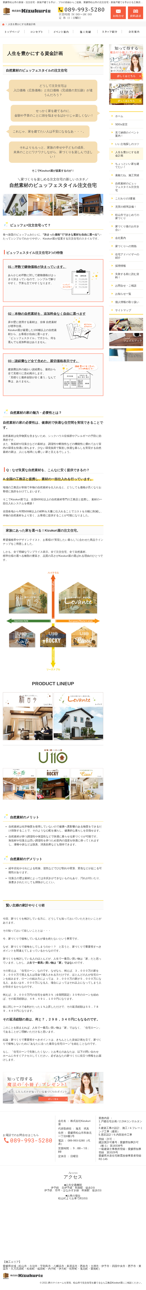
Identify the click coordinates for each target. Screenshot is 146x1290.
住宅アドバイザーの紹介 (127, 256)
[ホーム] (3, 24)
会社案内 (120, 237)
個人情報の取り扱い (127, 302)
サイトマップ (123, 310)
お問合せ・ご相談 (125, 285)
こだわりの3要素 (125, 198)
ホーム (119, 116)
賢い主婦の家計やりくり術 (25, 905)
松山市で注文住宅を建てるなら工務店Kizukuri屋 (98, 1282)
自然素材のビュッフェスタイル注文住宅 (127, 187)
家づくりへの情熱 (125, 246)
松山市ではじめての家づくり (127, 216)
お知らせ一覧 (123, 293)
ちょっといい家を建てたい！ (127, 165)
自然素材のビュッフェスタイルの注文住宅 (36, 70)
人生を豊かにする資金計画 (127, 154)
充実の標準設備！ (125, 206)
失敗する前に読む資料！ (127, 275)
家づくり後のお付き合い (127, 228)
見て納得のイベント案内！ (127, 134)
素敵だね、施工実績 (127, 175)
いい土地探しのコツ (127, 143)
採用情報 (120, 265)
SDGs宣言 (121, 124)
